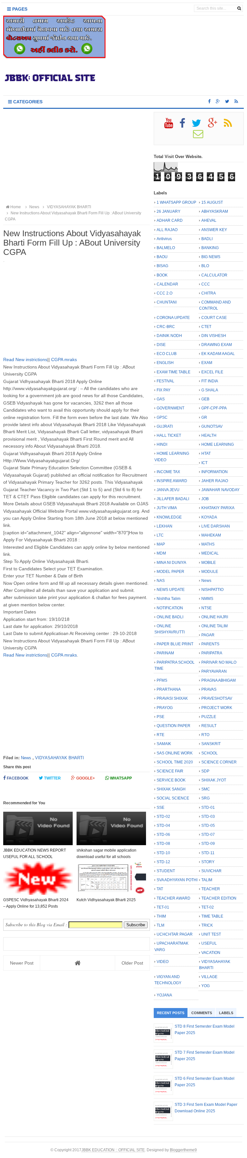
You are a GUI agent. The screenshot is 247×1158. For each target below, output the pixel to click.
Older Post (132, 963)
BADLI (207, 239)
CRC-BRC (166, 326)
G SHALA (209, 390)
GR (204, 417)
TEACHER (210, 889)
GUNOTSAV (212, 426)
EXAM (206, 362)
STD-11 (208, 853)
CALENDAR (167, 284)
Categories (27, 101)
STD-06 (163, 834)
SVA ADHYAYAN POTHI (177, 880)
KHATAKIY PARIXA (217, 508)
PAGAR (208, 635)
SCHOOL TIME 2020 (175, 762)
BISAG (162, 266)
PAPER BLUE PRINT (175, 644)
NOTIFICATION (170, 608)
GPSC (162, 417)
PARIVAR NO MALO (218, 662)
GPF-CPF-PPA (214, 408)
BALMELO (166, 248)
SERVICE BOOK (171, 780)
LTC (160, 535)
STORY (208, 862)
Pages (19, 9)
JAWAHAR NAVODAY (220, 490)
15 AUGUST (212, 202)
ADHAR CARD (170, 220)
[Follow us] (227, 101)
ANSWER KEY (214, 230)
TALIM (206, 880)
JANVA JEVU (168, 490)
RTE (160, 735)
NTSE (206, 608)
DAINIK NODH (169, 335)
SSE (160, 807)
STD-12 (163, 862)
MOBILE (208, 562)
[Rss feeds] (236, 101)
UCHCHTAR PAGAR (175, 934)
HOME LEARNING (217, 444)
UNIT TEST (211, 934)
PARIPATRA (211, 653)
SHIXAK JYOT (213, 780)
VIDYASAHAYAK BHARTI (59, 757)
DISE (161, 344)
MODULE (209, 571)
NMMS (207, 598)
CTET (206, 326)
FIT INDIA (209, 381)
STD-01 (208, 807)
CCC (205, 284)
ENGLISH (165, 362)
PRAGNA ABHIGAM (218, 680)
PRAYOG (165, 707)
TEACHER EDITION (218, 898)
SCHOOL (209, 753)
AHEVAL (208, 220)
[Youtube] (171, 125)
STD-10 (163, 853)
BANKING (210, 248)
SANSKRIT (211, 744)
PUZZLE (208, 716)
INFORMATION (214, 472)
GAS (161, 399)
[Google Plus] (215, 125)
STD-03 (208, 816)
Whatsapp (120, 778)
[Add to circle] (218, 101)
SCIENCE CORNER (219, 762)
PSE (160, 716)
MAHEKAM (211, 535)
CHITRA (208, 293)
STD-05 (208, 825)
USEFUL (209, 943)
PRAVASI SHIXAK (172, 698)
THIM (161, 916)
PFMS (162, 680)
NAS (161, 580)
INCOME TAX (168, 472)
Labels (226, 1013)
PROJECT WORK (216, 707)
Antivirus (164, 239)
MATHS (208, 544)
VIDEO (163, 961)
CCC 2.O (164, 293)
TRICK (207, 925)
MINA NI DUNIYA (171, 562)
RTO (205, 735)
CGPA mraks (63, 359)
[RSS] (230, 125)
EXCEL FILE (212, 372)
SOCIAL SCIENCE (173, 798)
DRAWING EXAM (216, 344)
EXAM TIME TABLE (173, 372)
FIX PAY (163, 390)
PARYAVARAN (214, 671)
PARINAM (165, 653)
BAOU (162, 257)
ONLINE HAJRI (214, 617)
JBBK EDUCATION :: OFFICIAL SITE (113, 1150)
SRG (205, 798)
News (26, 757)
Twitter (52, 778)
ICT (204, 463)
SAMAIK (164, 744)
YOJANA (164, 995)
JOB (205, 499)
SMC (205, 789)
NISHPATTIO (212, 589)
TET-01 (163, 907)
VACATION (210, 952)
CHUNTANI (167, 302)
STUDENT (166, 871)
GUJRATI (165, 426)
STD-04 (163, 825)
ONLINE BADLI (170, 617)
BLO (205, 266)
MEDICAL (210, 553)
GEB (205, 399)
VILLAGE (209, 977)
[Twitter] (199, 125)
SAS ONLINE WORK (175, 753)
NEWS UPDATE (171, 589)
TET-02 (207, 907)
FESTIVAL (165, 381)
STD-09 (208, 843)
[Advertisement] (76, 157)
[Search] (239, 8)
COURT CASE (214, 317)
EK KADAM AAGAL (218, 353)
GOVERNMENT (170, 408)
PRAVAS (208, 689)
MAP (161, 544)
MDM (161, 553)
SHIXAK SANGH (171, 789)
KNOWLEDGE (169, 517)
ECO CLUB (167, 353)
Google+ (85, 778)
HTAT (206, 453)
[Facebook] (185, 125)
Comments (201, 1013)
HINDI (162, 444)
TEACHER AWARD (173, 898)
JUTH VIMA (167, 508)
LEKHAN (164, 526)
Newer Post (21, 963)
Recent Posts (170, 1013)
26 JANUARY (168, 211)
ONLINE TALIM (214, 626)
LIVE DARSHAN (215, 526)
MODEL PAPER (170, 571)
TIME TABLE (212, 916)
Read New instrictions (25, 359)
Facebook (17, 778)
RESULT (208, 726)
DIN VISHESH (213, 335)
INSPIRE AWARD (172, 481)
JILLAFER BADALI (173, 499)
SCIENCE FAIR (170, 771)
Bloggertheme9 (183, 1150)
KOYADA (209, 517)
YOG (205, 986)
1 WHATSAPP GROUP (176, 202)
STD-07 (208, 834)
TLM (160, 925)
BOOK (162, 275)
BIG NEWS (210, 257)
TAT (160, 889)
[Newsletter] (201, 136)
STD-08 (163, 843)
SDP (205, 771)
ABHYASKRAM (214, 211)
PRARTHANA (169, 689)
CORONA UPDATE (173, 317)
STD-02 (163, 816)
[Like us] (209, 101)
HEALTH (208, 435)
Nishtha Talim (168, 598)
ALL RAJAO (167, 230)
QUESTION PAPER (173, 726)
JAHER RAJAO (214, 481)
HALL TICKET (169, 435)
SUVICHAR (211, 871)
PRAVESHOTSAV (216, 698)
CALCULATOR (214, 275)
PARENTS (210, 644)
